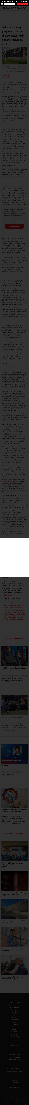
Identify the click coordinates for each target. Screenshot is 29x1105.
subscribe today (23, 3)
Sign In (17, 1)
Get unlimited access (7, 1)
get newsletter (10, 3)
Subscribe (24, 1)
